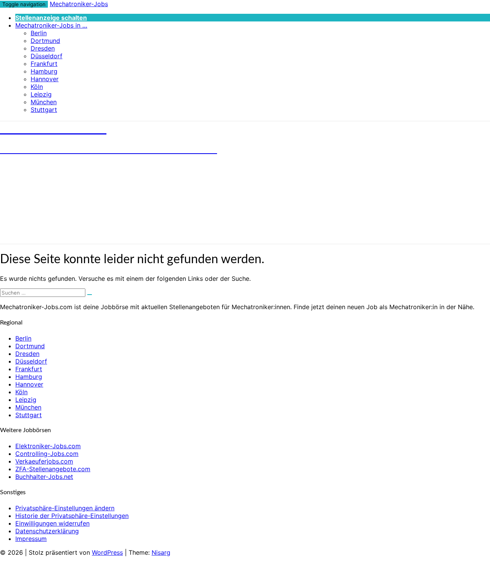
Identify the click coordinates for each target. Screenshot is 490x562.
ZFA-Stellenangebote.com (52, 469)
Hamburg (44, 71)
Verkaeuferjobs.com (44, 461)
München (44, 102)
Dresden (43, 48)
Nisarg (161, 552)
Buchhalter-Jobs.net (44, 476)
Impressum (31, 538)
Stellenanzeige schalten (51, 17)
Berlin (39, 33)
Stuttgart (44, 109)
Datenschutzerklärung (47, 531)
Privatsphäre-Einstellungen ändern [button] (64, 508)
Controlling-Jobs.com (46, 453)
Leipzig (41, 94)
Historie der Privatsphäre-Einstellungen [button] (72, 515)
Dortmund (45, 40)
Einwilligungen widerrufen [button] (52, 523)
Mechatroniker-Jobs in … (51, 25)
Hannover (45, 79)
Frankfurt (44, 63)
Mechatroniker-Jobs (79, 4)
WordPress (107, 552)
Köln (37, 86)
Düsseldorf (46, 56)
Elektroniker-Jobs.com (48, 446)
